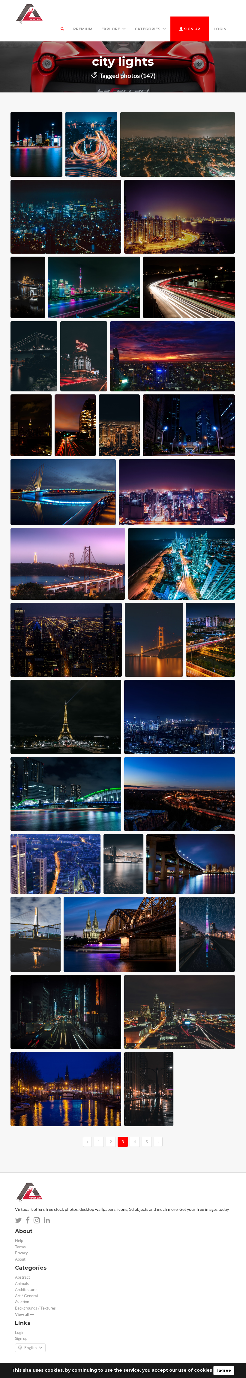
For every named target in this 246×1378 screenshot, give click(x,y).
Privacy (21, 1253)
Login (220, 29)
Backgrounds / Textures (35, 1308)
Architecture (26, 1289)
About (20, 1259)
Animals (22, 1283)
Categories (148, 29)
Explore (111, 29)
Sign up (191, 29)
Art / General (26, 1296)
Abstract (22, 1277)
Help (19, 1240)
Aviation (22, 1302)
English (30, 1348)
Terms (20, 1247)
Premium (82, 29)
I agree (224, 1370)
